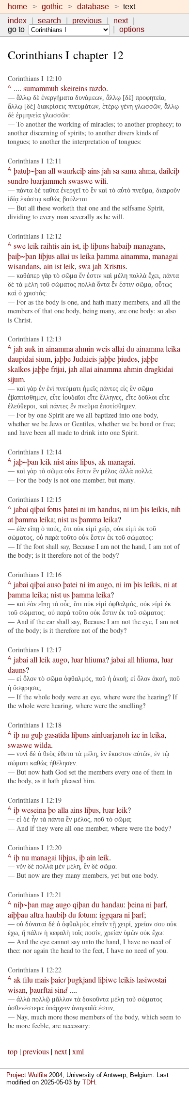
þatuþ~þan (30, 170)
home (17, 6)
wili (100, 181)
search (49, 20)
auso (54, 584)
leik (33, 246)
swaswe (80, 181)
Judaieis (85, 359)
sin (61, 990)
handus (108, 509)
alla (63, 810)
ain (65, 246)
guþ (37, 734)
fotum (86, 914)
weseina (33, 810)
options (131, 29)
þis (145, 509)
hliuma (95, 659)
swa (85, 266)
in (41, 348)
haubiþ (56, 914)
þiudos (127, 359)
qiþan (81, 904)
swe (20, 246)
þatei (70, 509)
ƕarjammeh (48, 181)
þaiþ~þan (22, 256)
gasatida (57, 734)
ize (135, 734)
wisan (17, 990)
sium (43, 359)
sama (129, 170)
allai (63, 256)
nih (176, 509)
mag (47, 904)
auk (30, 348)
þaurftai (41, 990)
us (74, 256)
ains (94, 170)
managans (148, 246)
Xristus (115, 266)
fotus (54, 509)
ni (83, 509)
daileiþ (169, 170)
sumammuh (41, 88)
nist (58, 461)
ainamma (134, 256)
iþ (86, 246)
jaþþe (62, 359)
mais (42, 979)
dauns (17, 669)
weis (103, 348)
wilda (42, 745)
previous (87, 20)
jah (106, 170)
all (51, 170)
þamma (107, 256)
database (93, 6)
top (12, 1051)
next (120, 20)
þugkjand (81, 979)
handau (112, 904)
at (10, 519)
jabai (21, 509)
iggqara (110, 914)
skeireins (74, 88)
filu (28, 979)
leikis (159, 509)
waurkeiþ (71, 170)
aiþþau (18, 914)
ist (75, 246)
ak (102, 461)
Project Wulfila (26, 1075)
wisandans (24, 266)
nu (25, 734)
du (130, 348)
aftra (37, 914)
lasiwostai (151, 979)
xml (78, 1051)
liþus (87, 461)
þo (52, 810)
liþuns (100, 246)
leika (87, 256)
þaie (58, 979)
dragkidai (158, 369)
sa (116, 170)
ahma (147, 170)
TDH (88, 1082)
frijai (57, 369)
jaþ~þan (26, 461)
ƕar (77, 659)
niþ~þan (26, 904)
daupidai (21, 359)
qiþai (37, 509)
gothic (52, 6)
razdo (97, 88)
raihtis (50, 246)
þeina (135, 904)
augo (104, 584)
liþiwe (107, 979)
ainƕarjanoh (110, 734)
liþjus (46, 256)
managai (165, 256)
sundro (18, 181)
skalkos (19, 369)
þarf (160, 904)
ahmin (84, 348)
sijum (16, 379)
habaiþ (121, 246)
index (17, 20)
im (91, 509)
